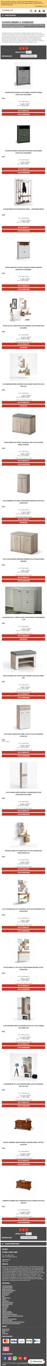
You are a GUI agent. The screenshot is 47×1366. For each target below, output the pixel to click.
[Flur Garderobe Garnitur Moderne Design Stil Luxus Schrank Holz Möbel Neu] (23, 1022)
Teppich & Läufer (7, 1320)
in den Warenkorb (23, 114)
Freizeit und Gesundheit (9, 1319)
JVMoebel (5, 1333)
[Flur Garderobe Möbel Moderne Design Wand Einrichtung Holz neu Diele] (23, 380)
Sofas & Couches (7, 1289)
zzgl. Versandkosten (23, 1363)
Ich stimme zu (39, 6)
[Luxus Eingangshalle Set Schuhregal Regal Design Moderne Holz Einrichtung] (23, 905)
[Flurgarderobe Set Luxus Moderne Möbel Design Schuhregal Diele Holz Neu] (23, 1080)
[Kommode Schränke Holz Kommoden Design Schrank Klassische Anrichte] (23, 1197)
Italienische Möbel (7, 1302)
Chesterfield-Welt (7, 1287)
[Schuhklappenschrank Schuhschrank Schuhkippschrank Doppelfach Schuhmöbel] (23, 88)
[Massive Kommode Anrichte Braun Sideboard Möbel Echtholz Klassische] (23, 1136)
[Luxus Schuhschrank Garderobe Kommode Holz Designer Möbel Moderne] (23, 555)
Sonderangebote (7, 1286)
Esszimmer (5, 1295)
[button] (36, 1361)
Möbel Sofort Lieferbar (8, 1290)
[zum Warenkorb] (43, 10)
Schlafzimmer (6, 1298)
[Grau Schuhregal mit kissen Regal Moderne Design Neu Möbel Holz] (23, 672)
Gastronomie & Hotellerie (9, 1314)
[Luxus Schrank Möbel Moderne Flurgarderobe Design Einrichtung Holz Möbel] (23, 788)
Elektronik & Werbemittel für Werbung (13, 1322)
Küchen (4, 1310)
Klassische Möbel (7, 1292)
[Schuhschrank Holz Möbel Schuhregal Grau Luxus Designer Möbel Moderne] (23, 436)
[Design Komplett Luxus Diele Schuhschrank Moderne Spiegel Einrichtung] (23, 963)
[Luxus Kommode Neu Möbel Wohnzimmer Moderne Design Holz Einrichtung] (23, 497)
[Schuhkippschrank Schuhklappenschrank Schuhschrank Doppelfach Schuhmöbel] (23, 147)
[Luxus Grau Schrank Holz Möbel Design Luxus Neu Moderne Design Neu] (23, 730)
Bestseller (5, 1317)
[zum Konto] (39, 10)
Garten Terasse (6, 1311)
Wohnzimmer (6, 1293)
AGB (3, 1332)
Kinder (4, 1299)
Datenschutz (6, 1329)
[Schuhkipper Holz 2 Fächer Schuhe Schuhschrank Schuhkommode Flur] (23, 613)
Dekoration (5, 1305)
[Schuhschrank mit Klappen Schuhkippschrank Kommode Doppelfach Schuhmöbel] (23, 263)
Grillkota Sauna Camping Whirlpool (12, 1316)
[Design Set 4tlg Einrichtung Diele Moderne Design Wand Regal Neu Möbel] (23, 322)
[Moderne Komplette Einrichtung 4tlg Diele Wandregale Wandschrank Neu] (23, 847)
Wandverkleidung (7, 1313)
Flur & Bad (5, 1307)
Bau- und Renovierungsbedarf (11, 1323)
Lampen (4, 1308)
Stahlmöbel (5, 1301)
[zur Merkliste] (35, 10)
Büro (3, 1296)
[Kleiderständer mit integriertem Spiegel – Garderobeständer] (23, 205)
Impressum (5, 1330)
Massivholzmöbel (7, 1304)
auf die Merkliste (23, 111)
